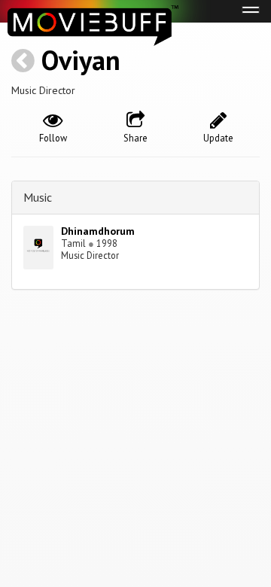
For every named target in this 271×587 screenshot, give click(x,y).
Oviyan (80, 60)
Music (37, 197)
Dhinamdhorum (98, 231)
